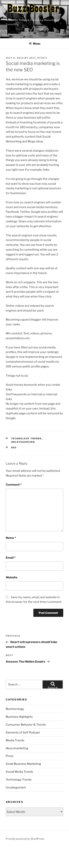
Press (10, 756)
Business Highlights (19, 716)
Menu (36, 43)
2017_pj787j (38, 57)
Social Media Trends (19, 771)
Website (11, 577)
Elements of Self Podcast (23, 732)
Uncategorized (23, 442)
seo (14, 447)
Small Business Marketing (23, 764)
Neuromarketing (17, 748)
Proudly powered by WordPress (25, 838)
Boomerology (15, 709)
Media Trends (15, 740)
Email (11, 557)
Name (11, 538)
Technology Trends (26, 438)
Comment (14, 484)
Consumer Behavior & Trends (26, 724)
